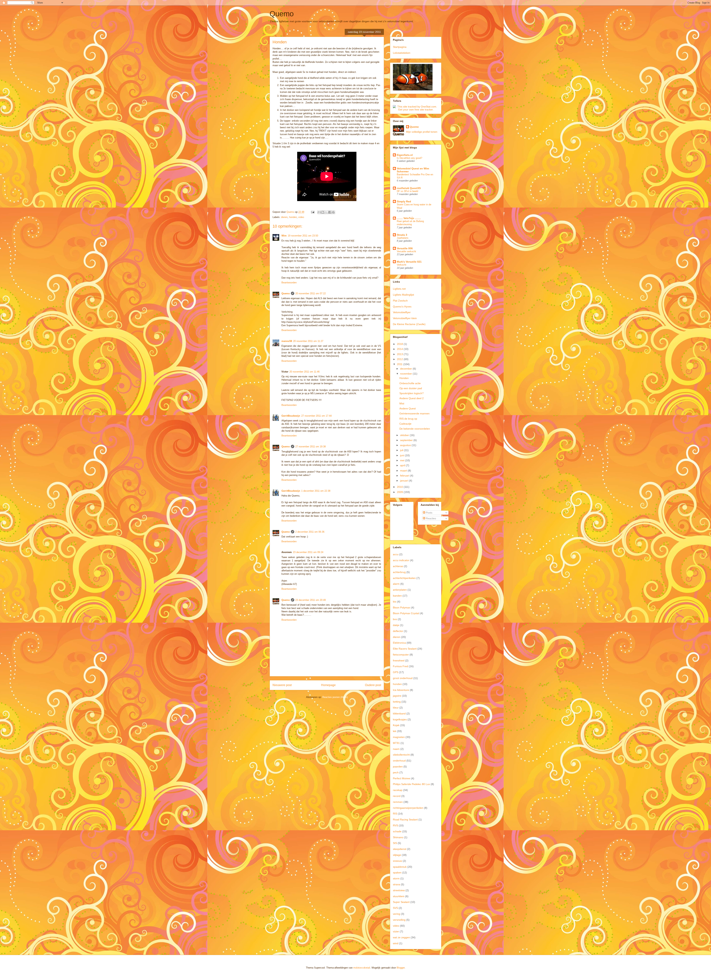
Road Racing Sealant (405, 819)
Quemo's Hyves (402, 306)
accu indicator (401, 560)
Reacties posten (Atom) (335, 697)
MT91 (396, 742)
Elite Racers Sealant (405, 648)
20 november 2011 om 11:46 (304, 371)
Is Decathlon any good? (409, 158)
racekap (397, 790)
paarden (398, 766)
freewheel (398, 660)
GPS (395, 672)
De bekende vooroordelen (414, 428)
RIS (395, 813)
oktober (405, 435)
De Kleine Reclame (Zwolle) (409, 324)
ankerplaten (400, 589)
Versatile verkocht (406, 251)
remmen (398, 801)
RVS (395, 825)
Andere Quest (407, 408)
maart (404, 470)
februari (405, 475)
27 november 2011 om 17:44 (316, 415)
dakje (396, 625)
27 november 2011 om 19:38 (310, 446)
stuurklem (398, 896)
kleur (396, 707)
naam (396, 748)
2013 (400, 354)
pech (396, 772)
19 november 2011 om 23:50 (303, 235)
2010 (400, 486)
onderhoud (399, 760)
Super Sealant (401, 901)
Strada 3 (402, 234)
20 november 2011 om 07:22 (310, 293)
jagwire (397, 695)
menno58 (286, 341)
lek (394, 731)
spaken (397, 872)
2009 (400, 492)
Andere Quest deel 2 (411, 398)
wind (395, 943)
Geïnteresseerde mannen (414, 413)
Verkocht (401, 264)
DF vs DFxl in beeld (407, 191)
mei (402, 460)
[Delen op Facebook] (330, 212)
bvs (395, 619)
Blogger (401, 967)
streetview (399, 890)
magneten (399, 737)
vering (396, 913)
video (301, 217)
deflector (398, 631)
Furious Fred (400, 666)
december (406, 368)
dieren (284, 217)
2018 (400, 343)
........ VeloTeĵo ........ (409, 218)
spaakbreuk (400, 866)
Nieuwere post (282, 685)
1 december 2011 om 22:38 (315, 490)
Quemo (282, 14)
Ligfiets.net (399, 288)
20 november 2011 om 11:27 (308, 341)
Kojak (396, 725)
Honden (404, 378)
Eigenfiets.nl (405, 154)
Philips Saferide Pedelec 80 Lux (411, 784)
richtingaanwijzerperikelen (408, 807)
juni (402, 455)
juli (402, 450)
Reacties (430, 518)
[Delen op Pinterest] (333, 212)
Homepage (328, 685)
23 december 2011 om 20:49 (310, 600)
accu (395, 554)
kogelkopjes (400, 719)
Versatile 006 (405, 248)
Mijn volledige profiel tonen (421, 131)
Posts (428, 512)
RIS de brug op (408, 418)
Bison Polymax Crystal (406, 613)
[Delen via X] (326, 212)
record (396, 795)
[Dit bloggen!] (323, 212)
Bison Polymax (401, 607)
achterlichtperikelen (404, 578)
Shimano (398, 837)
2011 (400, 364)
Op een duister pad (410, 388)
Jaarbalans (402, 237)
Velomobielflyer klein (405, 318)
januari (404, 480)
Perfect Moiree (401, 778)
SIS (395, 843)
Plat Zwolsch (400, 300)
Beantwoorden (289, 282)
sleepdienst (399, 848)
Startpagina (399, 46)
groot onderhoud (403, 678)
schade (397, 831)
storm (396, 878)
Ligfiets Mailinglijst (403, 294)
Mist (401, 403)
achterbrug (399, 572)
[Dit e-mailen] (319, 212)
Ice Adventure (401, 689)
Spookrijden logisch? (411, 393)
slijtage (397, 854)
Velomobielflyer (402, 312)
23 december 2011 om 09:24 (308, 552)
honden (293, 217)
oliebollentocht (401, 754)
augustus (406, 445)
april (403, 465)
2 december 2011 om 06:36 (309, 531)
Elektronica (399, 642)
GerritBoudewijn (290, 415)
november (406, 373)
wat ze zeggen (401, 937)
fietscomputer (401, 654)
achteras (398, 566)
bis (394, 601)
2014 (400, 348)
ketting (397, 701)
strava (396, 884)
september (406, 440)
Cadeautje (405, 423)
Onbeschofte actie (410, 383)
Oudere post (373, 685)
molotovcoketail (361, 967)
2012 (400, 359)
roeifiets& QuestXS (409, 188)
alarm (396, 583)
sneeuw (397, 860)
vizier (396, 931)
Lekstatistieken (401, 52)
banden (397, 595)
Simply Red (404, 201)
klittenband (399, 713)
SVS (395, 907)
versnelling (399, 919)
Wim (284, 235)
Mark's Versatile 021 (409, 261)
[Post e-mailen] (312, 212)
